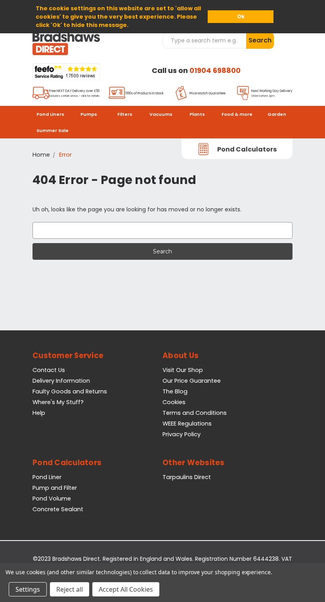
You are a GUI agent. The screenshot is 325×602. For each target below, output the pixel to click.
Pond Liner (46, 477)
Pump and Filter (54, 488)
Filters (124, 114)
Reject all (69, 589)
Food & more (237, 114)
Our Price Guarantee (191, 381)
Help (38, 413)
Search (260, 40)
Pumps (88, 114)
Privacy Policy (181, 434)
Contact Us (48, 370)
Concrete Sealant (57, 509)
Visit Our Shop (182, 370)
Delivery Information (61, 381)
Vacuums (160, 114)
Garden (277, 114)
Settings (27, 589)
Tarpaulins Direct (186, 477)
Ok (241, 16)
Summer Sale (52, 130)
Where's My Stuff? (58, 402)
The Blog (174, 391)
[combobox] (204, 40)
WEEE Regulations (187, 424)
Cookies (173, 402)
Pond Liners (50, 114)
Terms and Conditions (194, 413)
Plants (197, 114)
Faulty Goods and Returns (69, 391)
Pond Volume (51, 498)
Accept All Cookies (126, 589)
